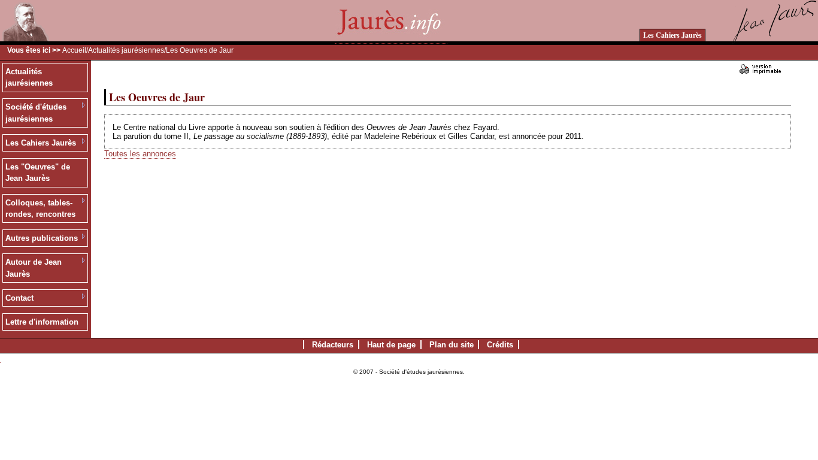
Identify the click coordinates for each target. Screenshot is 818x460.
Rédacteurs (332, 344)
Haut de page (391, 344)
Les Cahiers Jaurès (672, 35)
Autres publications (41, 238)
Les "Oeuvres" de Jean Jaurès (37, 172)
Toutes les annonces (140, 153)
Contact (19, 297)
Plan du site (451, 344)
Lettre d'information (41, 321)
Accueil (74, 50)
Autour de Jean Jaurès (33, 268)
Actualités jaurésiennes (126, 50)
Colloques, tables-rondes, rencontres (40, 208)
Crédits (500, 344)
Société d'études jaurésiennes (35, 112)
